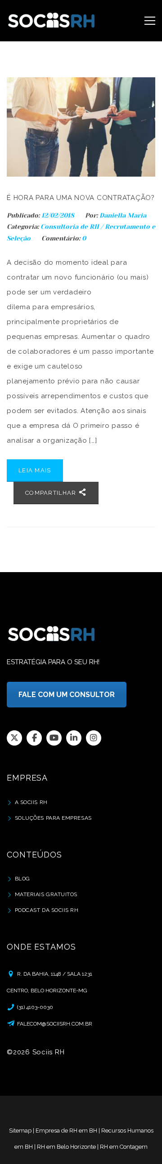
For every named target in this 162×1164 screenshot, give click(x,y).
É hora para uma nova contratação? (81, 198)
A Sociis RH (31, 802)
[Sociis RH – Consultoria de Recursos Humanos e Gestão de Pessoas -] (52, 21)
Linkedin (73, 738)
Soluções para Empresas (53, 818)
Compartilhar (51, 492)
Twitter (14, 738)
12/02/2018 (58, 215)
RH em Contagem (124, 1146)
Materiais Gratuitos (46, 894)
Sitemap (20, 1130)
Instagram (93, 738)
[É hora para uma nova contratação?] (81, 127)
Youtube (54, 738)
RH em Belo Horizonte (66, 1146)
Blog (22, 878)
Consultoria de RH (69, 226)
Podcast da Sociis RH (47, 910)
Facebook (34, 738)
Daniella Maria (122, 215)
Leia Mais (34, 470)
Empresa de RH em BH (66, 1130)
